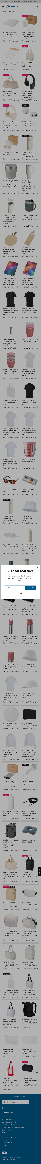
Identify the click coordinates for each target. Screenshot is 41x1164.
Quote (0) (40, 871)
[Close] (37, 567)
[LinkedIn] (21, 593)
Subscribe (30, 587)
